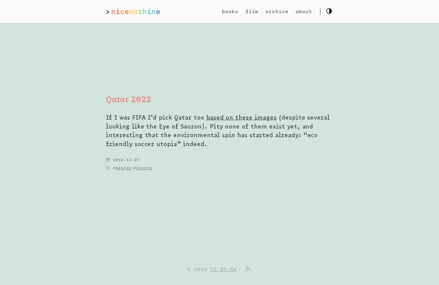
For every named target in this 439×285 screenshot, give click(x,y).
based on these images (241, 117)
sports (144, 168)
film (252, 11)
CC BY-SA (224, 269)
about (304, 11)
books (230, 11)
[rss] (247, 269)
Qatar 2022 (128, 99)
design (124, 168)
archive (276, 11)
